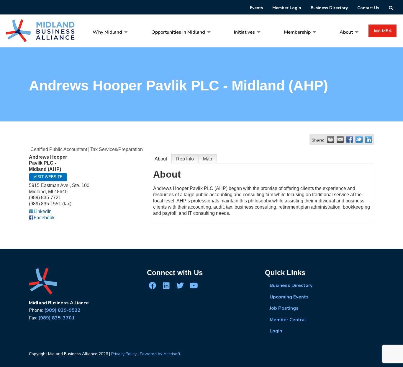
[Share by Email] (340, 139)
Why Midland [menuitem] (107, 32)
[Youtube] (193, 285)
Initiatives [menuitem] (244, 32)
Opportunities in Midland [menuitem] (178, 32)
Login (276, 331)
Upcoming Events (289, 297)
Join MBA (382, 31)
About (161, 158)
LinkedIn (43, 211)
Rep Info (185, 158)
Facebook (44, 217)
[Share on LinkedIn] (368, 139)
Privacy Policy (124, 354)
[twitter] (180, 285)
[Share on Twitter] (359, 139)
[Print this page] (330, 139)
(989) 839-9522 (62, 310)
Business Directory (291, 285)
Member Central (288, 319)
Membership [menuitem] (297, 32)
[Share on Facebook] (349, 139)
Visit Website (48, 177)
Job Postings (284, 308)
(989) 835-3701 (56, 318)
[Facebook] (152, 285)
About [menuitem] (346, 32)
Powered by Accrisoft (160, 354)
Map (207, 158)
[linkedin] (166, 285)
